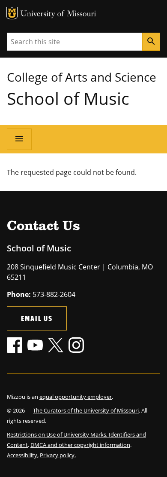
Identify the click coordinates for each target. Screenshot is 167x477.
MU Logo (12, 13)
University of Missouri (58, 14)
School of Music (68, 98)
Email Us (37, 318)
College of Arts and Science (81, 77)
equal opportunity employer (75, 397)
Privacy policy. (58, 455)
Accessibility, (23, 455)
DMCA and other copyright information (80, 445)
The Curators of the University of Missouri (86, 410)
